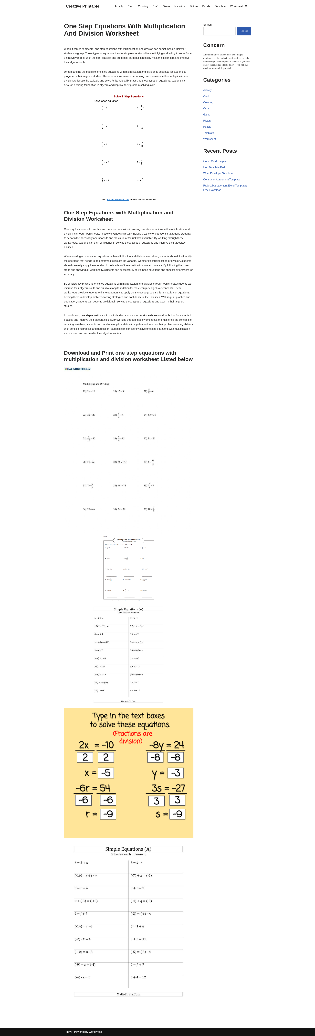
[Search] (246, 6)
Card (130, 6)
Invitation (179, 6)
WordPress (95, 1031)
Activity (119, 6)
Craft (155, 6)
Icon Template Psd (214, 167)
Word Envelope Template (218, 173)
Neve (69, 1031)
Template (220, 6)
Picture (193, 6)
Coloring (143, 6)
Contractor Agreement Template (221, 179)
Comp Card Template (215, 161)
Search (207, 24)
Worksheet (236, 6)
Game (166, 6)
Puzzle (206, 6)
